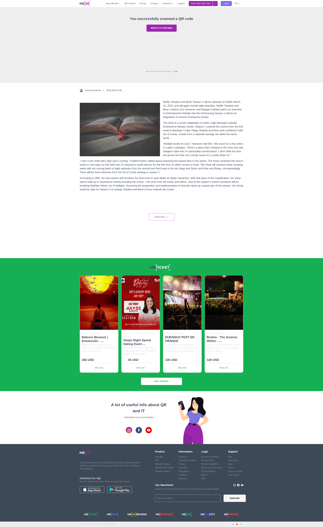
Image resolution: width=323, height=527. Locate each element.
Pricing (143, 3)
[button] (237, 3)
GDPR (204, 475)
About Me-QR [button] (112, 3)
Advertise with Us (163, 471)
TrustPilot (183, 475)
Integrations (184, 471)
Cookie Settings (208, 471)
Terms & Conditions (210, 464)
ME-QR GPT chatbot (164, 468)
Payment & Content (187, 460)
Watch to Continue (161, 28)
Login (226, 3)
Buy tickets (161, 381)
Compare (154, 3)
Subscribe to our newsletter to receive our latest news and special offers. (187, 489)
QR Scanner (130, 3)
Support (181, 3)
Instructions (233, 460)
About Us (183, 457)
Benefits (159, 457)
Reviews (182, 478)
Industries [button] (167, 3)
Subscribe (235, 498)
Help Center (233, 475)
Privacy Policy (207, 460)
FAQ (230, 457)
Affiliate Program (162, 464)
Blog (230, 464)
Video (230, 468)
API (156, 460)
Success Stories (235, 471)
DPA (203, 478)
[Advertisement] (161, 50)
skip (176, 71)
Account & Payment (210, 457)
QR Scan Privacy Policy (212, 468)
